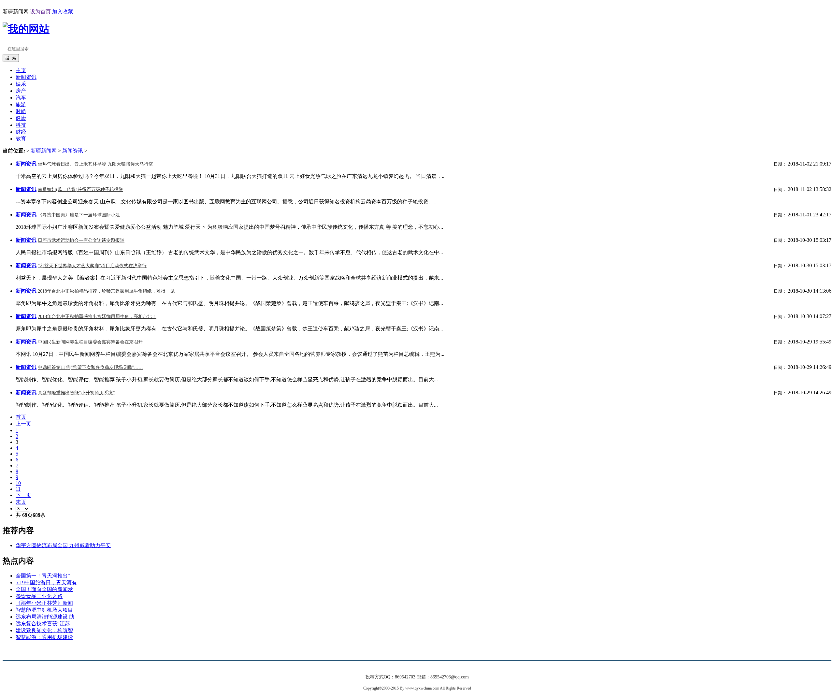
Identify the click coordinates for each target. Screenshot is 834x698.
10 (18, 483)
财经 (21, 132)
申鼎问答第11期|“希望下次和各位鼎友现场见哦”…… (90, 367)
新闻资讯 (72, 150)
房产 (21, 91)
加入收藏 (62, 11)
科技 (21, 125)
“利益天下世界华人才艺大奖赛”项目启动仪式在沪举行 (92, 265)
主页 (21, 70)
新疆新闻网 (44, 150)
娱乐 (21, 84)
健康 (21, 118)
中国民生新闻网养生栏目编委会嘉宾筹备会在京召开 (90, 342)
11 (18, 489)
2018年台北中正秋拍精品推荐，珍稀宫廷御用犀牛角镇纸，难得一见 (106, 291)
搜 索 (10, 57)
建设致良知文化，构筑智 (44, 630)
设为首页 (40, 11)
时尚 (21, 111)
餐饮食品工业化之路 (39, 596)
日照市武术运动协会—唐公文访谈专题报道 (81, 240)
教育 (21, 138)
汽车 (21, 97)
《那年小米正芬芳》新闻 (44, 603)
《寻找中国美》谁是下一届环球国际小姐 (79, 214)
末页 (21, 502)
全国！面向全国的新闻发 (44, 589)
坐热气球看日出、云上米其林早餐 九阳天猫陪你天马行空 (95, 164)
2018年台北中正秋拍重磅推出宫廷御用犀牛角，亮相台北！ (97, 316)
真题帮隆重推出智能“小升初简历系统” (76, 392)
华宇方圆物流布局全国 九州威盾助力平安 (63, 545)
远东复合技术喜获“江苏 (43, 623)
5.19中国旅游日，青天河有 (46, 582)
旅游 (21, 104)
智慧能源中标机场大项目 (44, 610)
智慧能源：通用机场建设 (44, 637)
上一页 (23, 424)
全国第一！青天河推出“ (43, 575)
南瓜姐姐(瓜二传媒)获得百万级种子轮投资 (80, 189)
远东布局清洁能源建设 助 (45, 616)
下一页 (23, 495)
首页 (21, 417)
